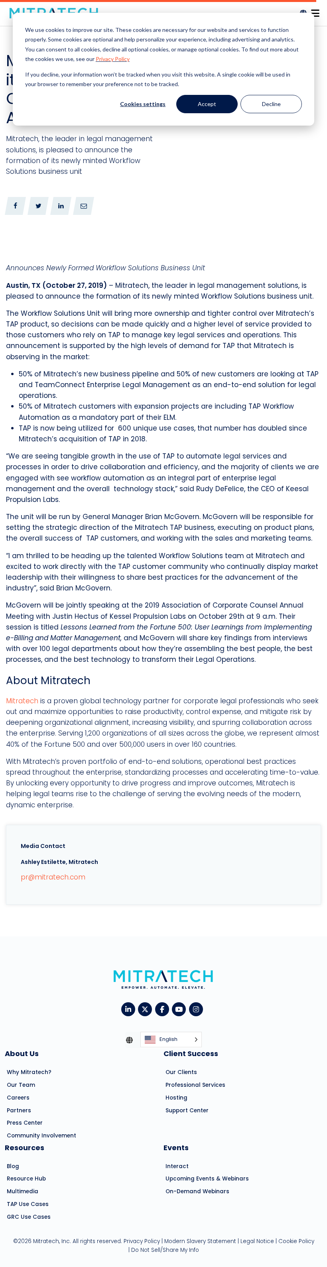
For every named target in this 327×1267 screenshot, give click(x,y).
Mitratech (22, 701)
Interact (177, 1166)
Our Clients (181, 1072)
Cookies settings (142, 103)
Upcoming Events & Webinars (207, 1178)
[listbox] (171, 1040)
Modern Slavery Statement (200, 1241)
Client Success (191, 1053)
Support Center (187, 1110)
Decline (271, 103)
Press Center (25, 1123)
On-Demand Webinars (197, 1191)
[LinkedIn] (129, 1008)
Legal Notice (257, 1241)
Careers (18, 1098)
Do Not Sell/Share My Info (165, 1250)
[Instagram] (197, 1008)
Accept (207, 103)
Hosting (176, 1098)
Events (176, 1148)
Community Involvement (41, 1135)
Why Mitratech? (29, 1072)
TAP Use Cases (28, 1204)
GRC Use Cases (29, 1217)
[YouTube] (180, 1008)
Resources (24, 1148)
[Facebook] (163, 1008)
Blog (13, 1166)
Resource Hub (26, 1178)
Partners (19, 1110)
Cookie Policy (296, 1241)
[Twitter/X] (146, 1008)
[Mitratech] (315, 11)
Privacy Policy (113, 58)
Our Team (21, 1085)
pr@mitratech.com (53, 877)
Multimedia (22, 1191)
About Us (22, 1053)
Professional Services (195, 1085)
